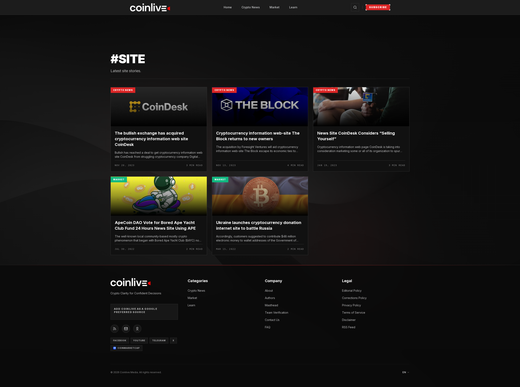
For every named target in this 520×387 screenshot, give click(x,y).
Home (228, 7)
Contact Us (272, 320)
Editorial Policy (352, 290)
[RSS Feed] (114, 329)
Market (275, 7)
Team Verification (276, 312)
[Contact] (126, 329)
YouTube (139, 340)
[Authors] (137, 329)
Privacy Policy (351, 305)
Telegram (159, 340)
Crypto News (251, 7)
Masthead (271, 305)
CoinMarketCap (129, 348)
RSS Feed (348, 327)
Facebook (119, 340)
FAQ (267, 327)
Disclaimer (349, 320)
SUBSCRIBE (378, 7)
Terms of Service (353, 312)
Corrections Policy (354, 298)
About (269, 290)
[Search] (355, 7)
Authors (270, 298)
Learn (293, 7)
